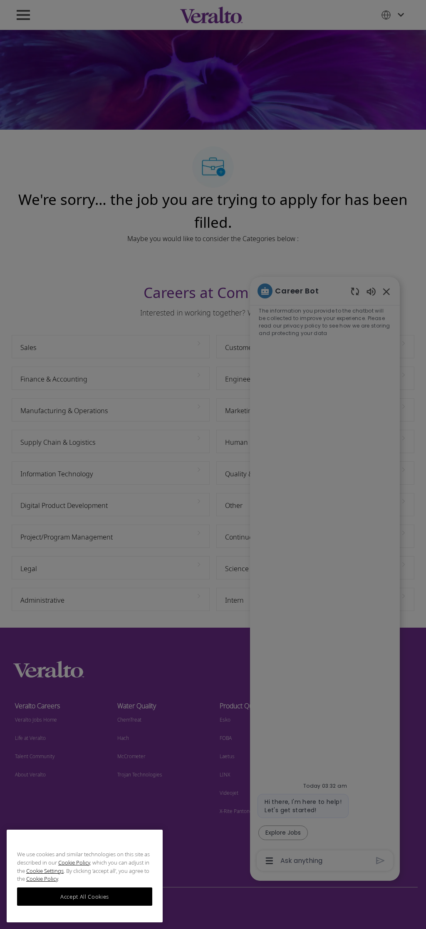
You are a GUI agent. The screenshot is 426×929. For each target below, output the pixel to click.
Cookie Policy (74, 862)
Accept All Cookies (84, 896)
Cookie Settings (45, 871)
